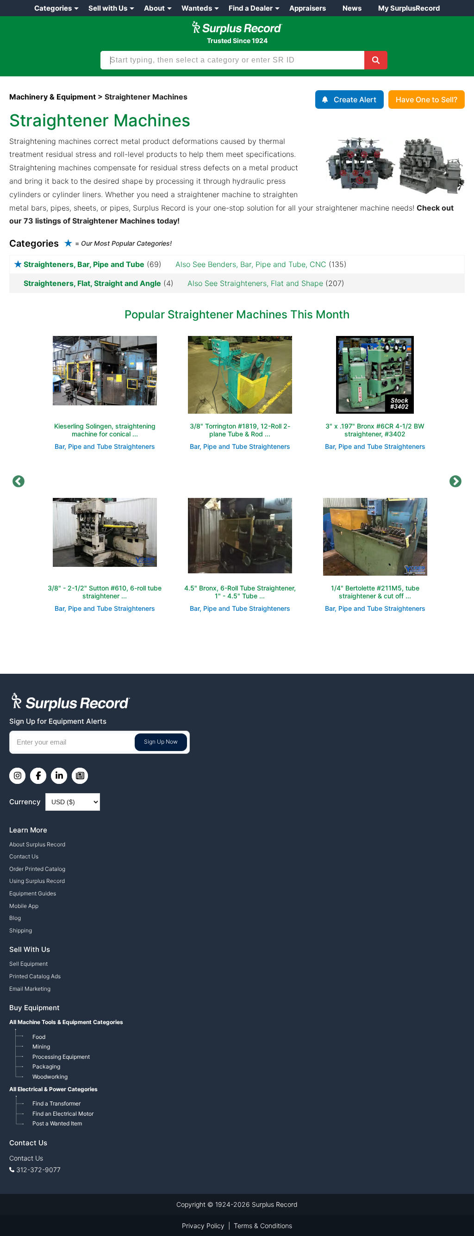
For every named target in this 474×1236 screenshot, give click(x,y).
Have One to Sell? (426, 99)
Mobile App (23, 905)
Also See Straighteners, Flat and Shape (255, 283)
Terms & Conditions (263, 1226)
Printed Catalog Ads (35, 976)
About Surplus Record (37, 844)
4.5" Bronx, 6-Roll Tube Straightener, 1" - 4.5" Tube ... (240, 592)
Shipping (20, 930)
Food (38, 1036)
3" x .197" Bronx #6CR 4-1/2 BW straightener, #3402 (374, 430)
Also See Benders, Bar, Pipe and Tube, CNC (250, 264)
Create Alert (355, 99)
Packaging (46, 1066)
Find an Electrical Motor (63, 1113)
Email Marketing (29, 988)
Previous (18, 481)
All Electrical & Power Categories (53, 1089)
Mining (41, 1046)
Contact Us (23, 856)
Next (455, 481)
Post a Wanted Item (57, 1123)
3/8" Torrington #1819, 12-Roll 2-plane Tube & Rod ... (240, 430)
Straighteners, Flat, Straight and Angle (92, 283)
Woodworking (50, 1076)
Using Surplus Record (37, 880)
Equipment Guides (32, 893)
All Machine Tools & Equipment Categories (66, 1022)
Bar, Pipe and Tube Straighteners (105, 446)
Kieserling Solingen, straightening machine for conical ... (105, 430)
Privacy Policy (203, 1226)
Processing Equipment (61, 1056)
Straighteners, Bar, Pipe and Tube (84, 264)
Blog (15, 917)
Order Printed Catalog (37, 868)
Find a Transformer (56, 1103)
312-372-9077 (38, 1170)
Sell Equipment (28, 963)
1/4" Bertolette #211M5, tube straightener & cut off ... (375, 592)
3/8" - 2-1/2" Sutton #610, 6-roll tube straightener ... (105, 592)
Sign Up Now (161, 741)
